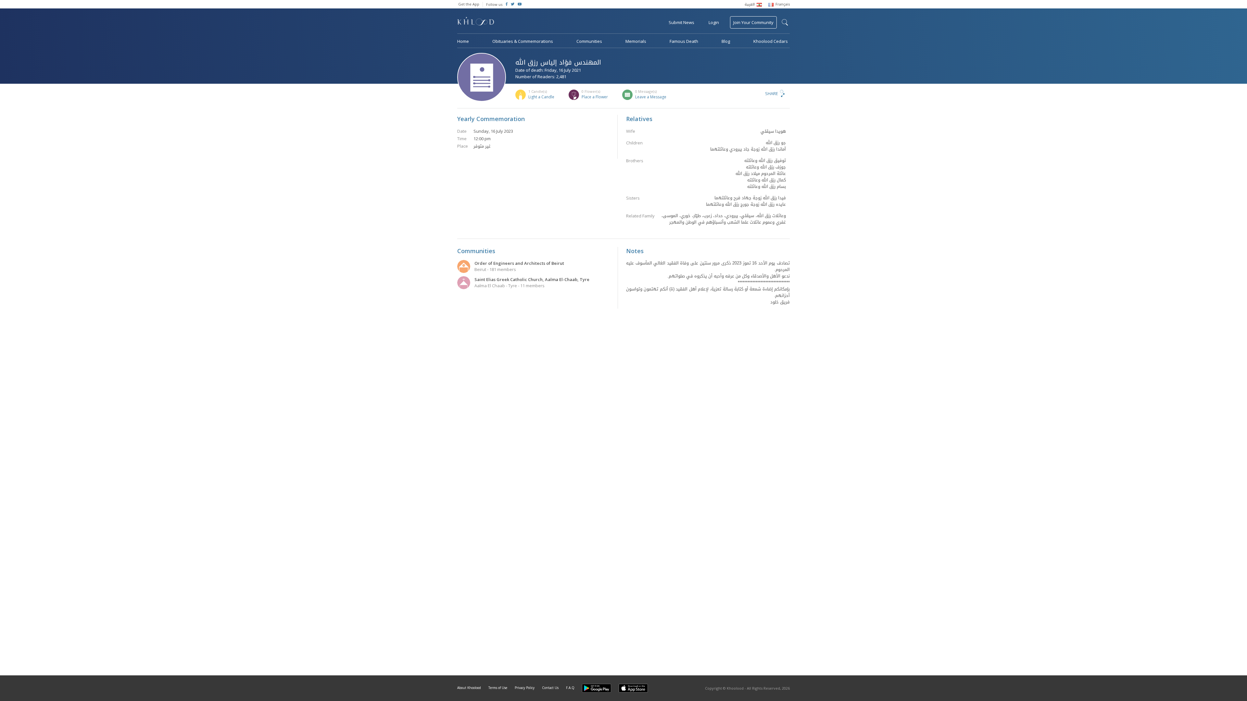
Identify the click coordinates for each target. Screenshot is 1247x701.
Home (463, 41)
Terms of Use (497, 687)
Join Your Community (753, 22)
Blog (726, 41)
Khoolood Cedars (770, 41)
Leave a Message (650, 97)
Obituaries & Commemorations (522, 41)
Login (714, 22)
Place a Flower (595, 97)
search (785, 22)
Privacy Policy (525, 687)
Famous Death (684, 41)
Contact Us (550, 687)
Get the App (468, 4)
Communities (589, 41)
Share (771, 93)
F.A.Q (570, 687)
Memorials (635, 41)
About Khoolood (469, 687)
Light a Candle (541, 97)
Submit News (681, 22)
